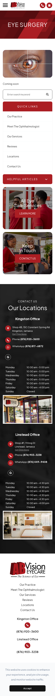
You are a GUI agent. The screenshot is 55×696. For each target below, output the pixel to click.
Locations (13, 156)
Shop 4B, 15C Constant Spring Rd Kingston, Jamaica (31, 330)
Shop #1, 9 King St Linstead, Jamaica (25, 446)
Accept (27, 688)
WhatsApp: (27, 346)
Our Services (14, 136)
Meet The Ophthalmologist (23, 126)
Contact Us (14, 166)
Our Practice (14, 116)
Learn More (27, 213)
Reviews (12, 146)
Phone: (26, 339)
